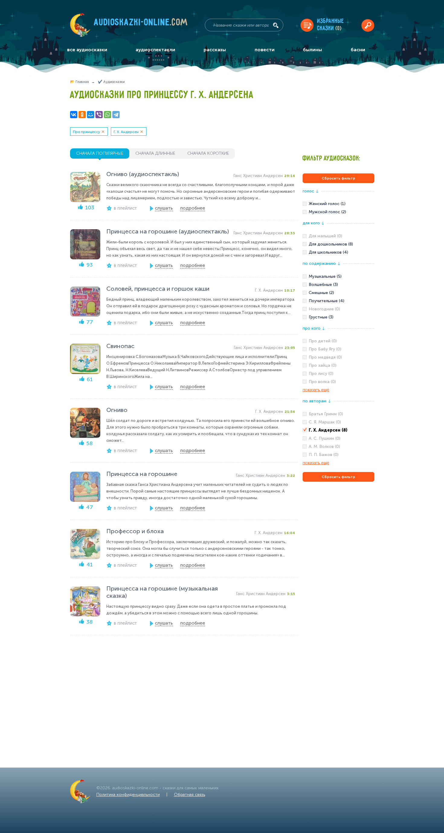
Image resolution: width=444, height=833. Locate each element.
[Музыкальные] (338, 277)
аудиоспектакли (155, 49)
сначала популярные (99, 153)
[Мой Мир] (90, 114)
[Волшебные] (338, 285)
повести (265, 49)
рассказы (215, 49)
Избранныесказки (330, 25)
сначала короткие (208, 153)
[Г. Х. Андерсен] (338, 430)
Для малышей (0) (325, 236)
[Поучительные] (338, 301)
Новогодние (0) (324, 309)
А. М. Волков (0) (324, 446)
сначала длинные (155, 153)
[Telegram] (116, 114)
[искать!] (276, 25)
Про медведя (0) (325, 357)
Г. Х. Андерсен (126, 132)
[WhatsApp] (107, 114)
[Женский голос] (338, 204)
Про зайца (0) (322, 365)
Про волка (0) (322, 381)
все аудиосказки (87, 49)
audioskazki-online (141, 24)
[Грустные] (338, 317)
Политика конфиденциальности (128, 794)
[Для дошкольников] (338, 244)
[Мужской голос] (338, 212)
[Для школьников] (338, 252)
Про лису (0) (321, 373)
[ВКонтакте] (73, 114)
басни (358, 49)
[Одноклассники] (82, 114)
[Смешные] (338, 293)
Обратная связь (189, 794)
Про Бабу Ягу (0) (325, 349)
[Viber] (99, 114)
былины (312, 49)
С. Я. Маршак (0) (325, 422)
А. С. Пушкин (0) (324, 438)
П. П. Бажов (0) (324, 454)
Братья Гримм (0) (326, 414)
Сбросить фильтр (338, 178)
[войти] (367, 25)
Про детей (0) (323, 341)
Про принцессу (86, 132)
